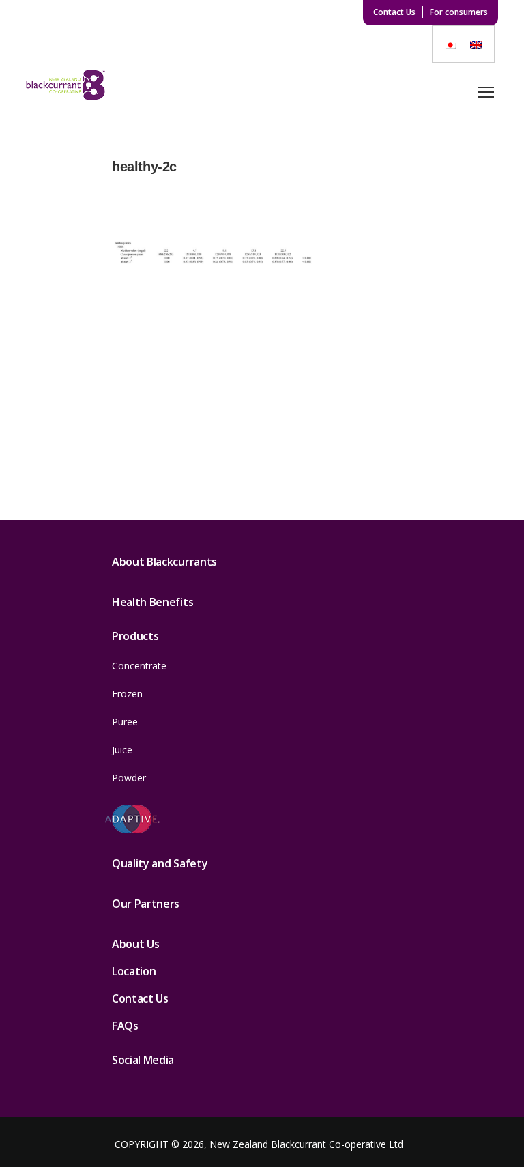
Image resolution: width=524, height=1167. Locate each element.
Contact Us (394, 12)
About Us (135, 943)
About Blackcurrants (164, 561)
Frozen (127, 693)
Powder (129, 777)
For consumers (459, 12)
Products (135, 636)
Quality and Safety (159, 863)
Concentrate (139, 665)
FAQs (125, 1025)
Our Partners (145, 903)
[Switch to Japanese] (450, 44)
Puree (125, 721)
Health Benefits (152, 601)
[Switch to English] (476, 44)
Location (134, 971)
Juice (122, 749)
